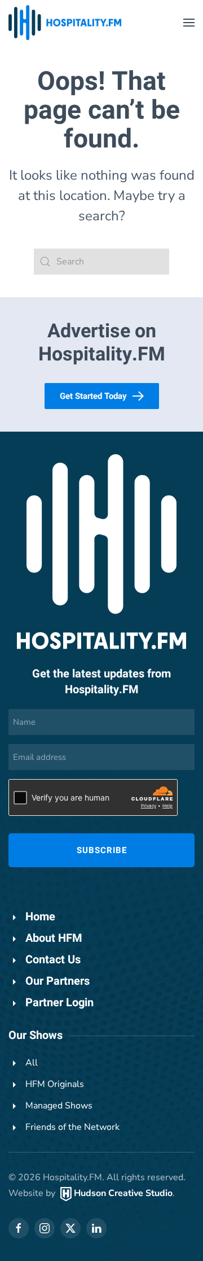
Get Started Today (93, 396)
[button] (189, 22)
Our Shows (35, 1035)
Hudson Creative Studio (123, 1193)
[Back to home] (64, 22)
